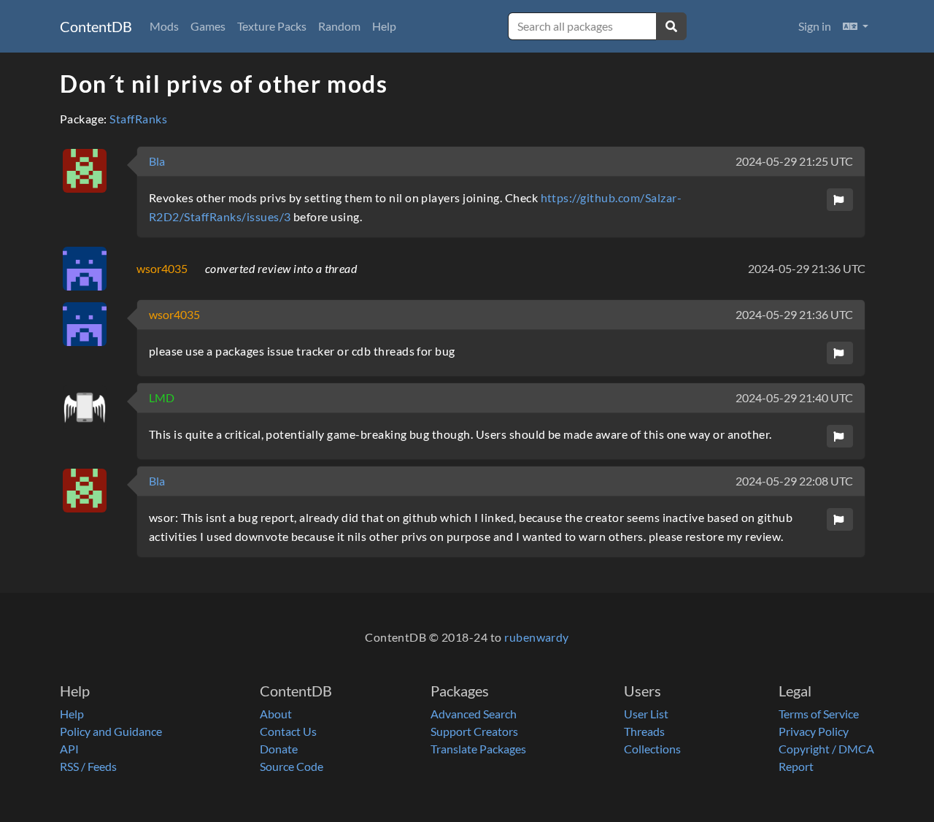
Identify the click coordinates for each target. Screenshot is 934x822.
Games (207, 26)
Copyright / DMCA (826, 749)
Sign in (814, 26)
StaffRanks (138, 119)
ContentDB (96, 26)
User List (646, 714)
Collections (652, 749)
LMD (161, 397)
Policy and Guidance (111, 731)
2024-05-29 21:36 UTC (806, 268)
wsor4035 (162, 268)
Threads (644, 731)
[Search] (671, 26)
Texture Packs (271, 26)
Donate (279, 749)
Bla (157, 161)
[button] (855, 26)
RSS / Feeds (88, 766)
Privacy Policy (814, 731)
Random (339, 26)
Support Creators (474, 731)
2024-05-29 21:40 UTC (794, 397)
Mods (164, 26)
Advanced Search (474, 714)
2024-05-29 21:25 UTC (794, 161)
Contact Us (288, 731)
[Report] (840, 199)
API (69, 749)
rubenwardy (536, 637)
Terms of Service (819, 714)
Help (384, 26)
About (276, 714)
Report (796, 766)
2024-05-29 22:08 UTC (794, 481)
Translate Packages (478, 749)
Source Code (291, 766)
